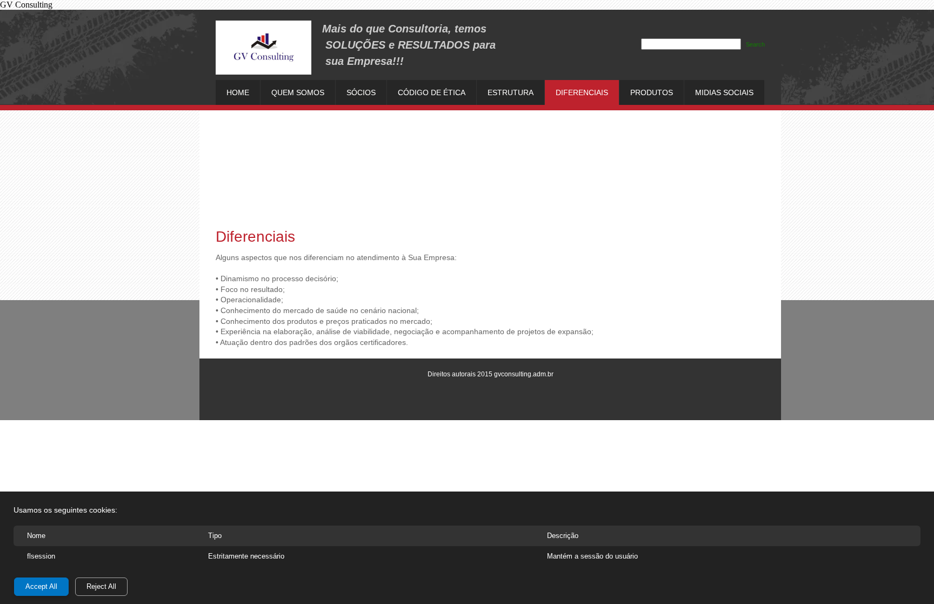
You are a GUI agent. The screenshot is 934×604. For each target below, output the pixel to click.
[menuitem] (238, 92)
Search (755, 44)
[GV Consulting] (263, 48)
